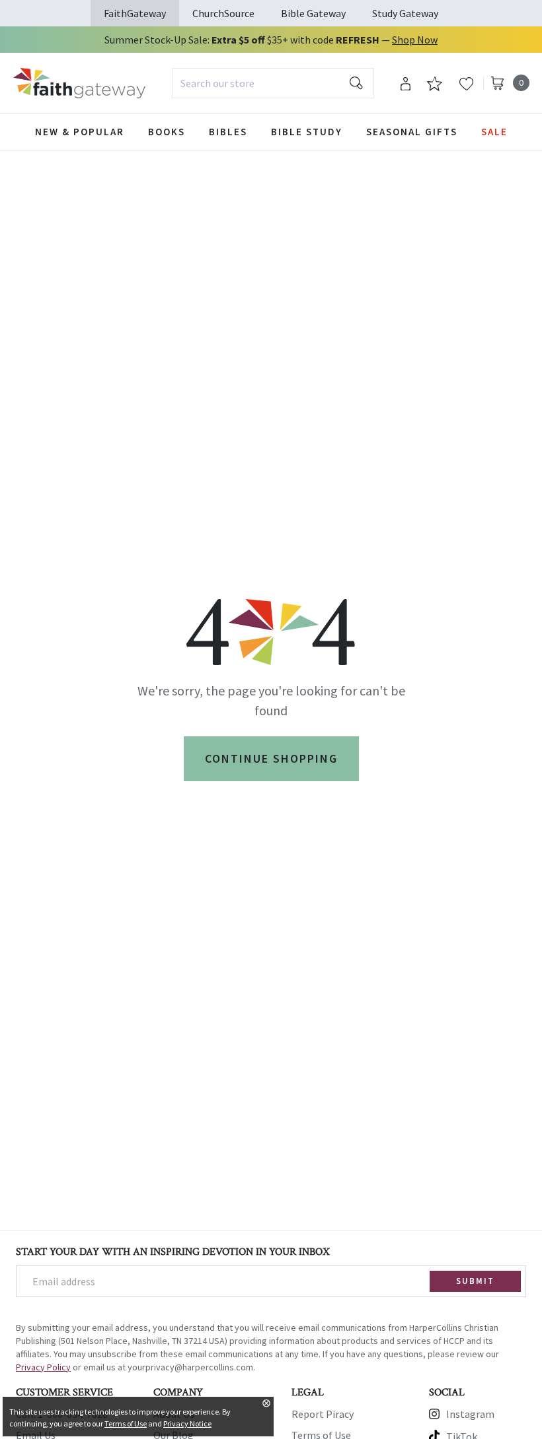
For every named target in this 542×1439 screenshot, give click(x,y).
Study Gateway (405, 13)
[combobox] (273, 83)
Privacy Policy (43, 1367)
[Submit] (356, 83)
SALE (494, 131)
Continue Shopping (271, 758)
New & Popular (79, 131)
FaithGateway (135, 13)
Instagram (470, 1414)
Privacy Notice (187, 1423)
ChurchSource (223, 13)
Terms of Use (125, 1423)
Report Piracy (322, 1414)
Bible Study (306, 131)
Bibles (228, 131)
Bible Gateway (313, 13)
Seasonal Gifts (411, 131)
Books (166, 131)
